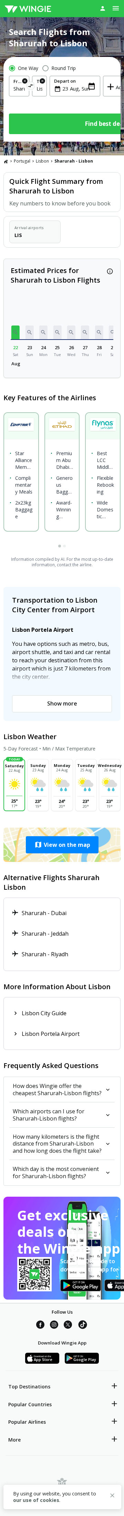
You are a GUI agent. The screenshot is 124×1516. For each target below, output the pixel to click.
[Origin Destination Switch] (31, 87)
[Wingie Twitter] (68, 1325)
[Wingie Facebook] (40, 1325)
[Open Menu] (115, 8)
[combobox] (19, 88)
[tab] (59, 546)
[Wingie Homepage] (28, 8)
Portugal (22, 161)
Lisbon (42, 161)
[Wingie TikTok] (83, 1325)
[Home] (5, 161)
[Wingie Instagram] (54, 1325)
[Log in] (102, 8)
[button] (15, 332)
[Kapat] (112, 1496)
